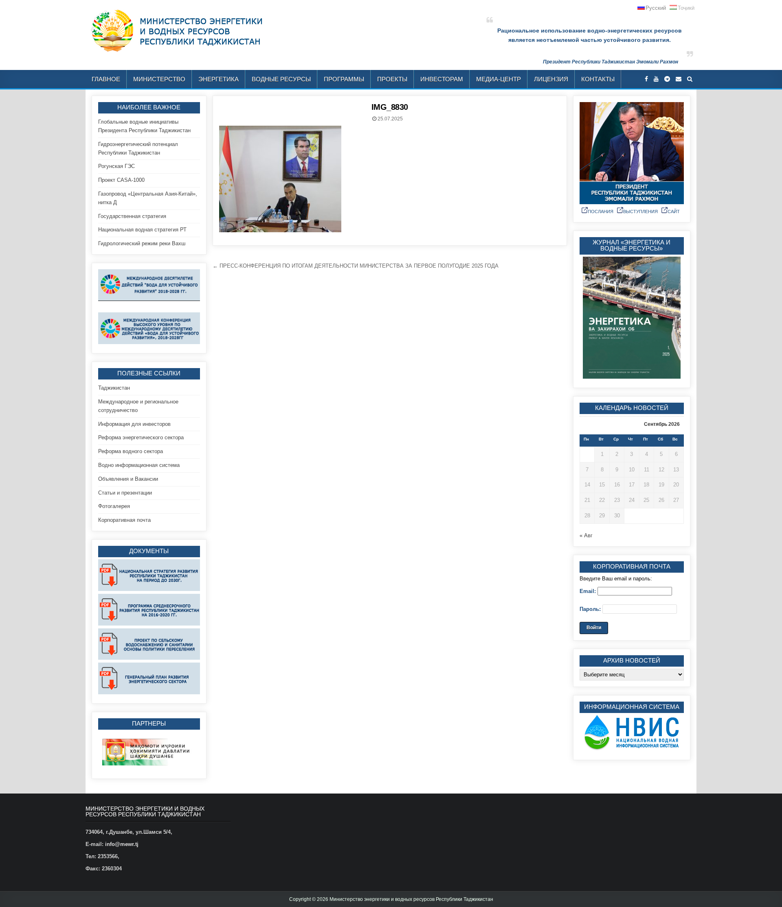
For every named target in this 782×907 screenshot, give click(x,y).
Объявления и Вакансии (128, 479)
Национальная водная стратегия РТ (142, 230)
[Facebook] (646, 79)
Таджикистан (114, 388)
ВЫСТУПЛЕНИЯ (640, 211)
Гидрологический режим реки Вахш (141, 243)
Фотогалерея (114, 506)
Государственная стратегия (132, 216)
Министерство (159, 79)
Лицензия (551, 79)
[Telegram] (667, 79)
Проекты (392, 79)
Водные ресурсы (281, 79)
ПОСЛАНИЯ (600, 211)
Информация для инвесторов (134, 424)
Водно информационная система (139, 465)
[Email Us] (678, 79)
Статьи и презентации (125, 493)
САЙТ (674, 211)
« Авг (586, 535)
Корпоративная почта (124, 520)
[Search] (689, 79)
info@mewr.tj (121, 844)
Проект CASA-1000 (121, 180)
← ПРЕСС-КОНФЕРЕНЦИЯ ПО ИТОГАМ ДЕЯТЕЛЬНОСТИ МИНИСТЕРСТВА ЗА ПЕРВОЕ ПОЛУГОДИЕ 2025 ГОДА (356, 266)
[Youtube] (656, 79)
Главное (106, 79)
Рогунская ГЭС (116, 166)
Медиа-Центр (498, 79)
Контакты (598, 79)
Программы (344, 79)
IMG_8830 (389, 106)
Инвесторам (441, 79)
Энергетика (218, 79)
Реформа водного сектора (130, 451)
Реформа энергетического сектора (141, 437)
